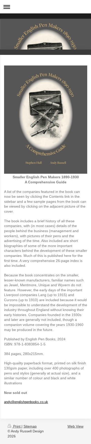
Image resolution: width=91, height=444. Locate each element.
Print (16, 426)
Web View (75, 426)
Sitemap (30, 426)
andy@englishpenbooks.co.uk (26, 402)
